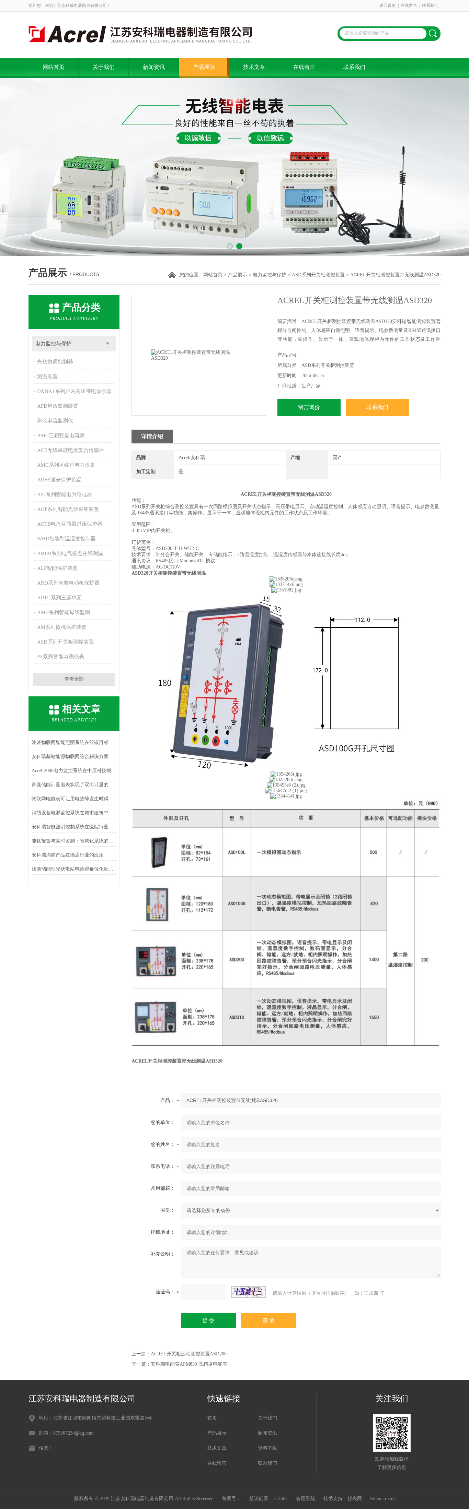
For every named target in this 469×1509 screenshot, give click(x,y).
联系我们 (430, 5)
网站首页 (54, 67)
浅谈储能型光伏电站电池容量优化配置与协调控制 (74, 869)
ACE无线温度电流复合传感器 (70, 450)
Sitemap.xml (382, 1498)
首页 (212, 1418)
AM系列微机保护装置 (62, 627)
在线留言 (409, 5)
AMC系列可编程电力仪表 (66, 465)
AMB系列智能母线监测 (63, 612)
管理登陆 (305, 1498)
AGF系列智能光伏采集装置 (68, 509)
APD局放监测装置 (57, 406)
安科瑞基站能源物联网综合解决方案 (70, 756)
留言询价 (309, 407)
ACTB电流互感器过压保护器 (69, 524)
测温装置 (47, 376)
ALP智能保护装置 (57, 568)
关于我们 (104, 67)
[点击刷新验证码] (248, 1292)
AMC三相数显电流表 (61, 435)
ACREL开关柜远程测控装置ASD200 (189, 1353)
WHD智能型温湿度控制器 (66, 538)
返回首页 (387, 5)
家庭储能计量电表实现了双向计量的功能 (74, 784)
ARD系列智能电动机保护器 (68, 583)
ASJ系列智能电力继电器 (64, 494)
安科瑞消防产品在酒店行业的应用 (68, 855)
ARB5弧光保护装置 (59, 479)
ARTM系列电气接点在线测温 (70, 553)
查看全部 (74, 679)
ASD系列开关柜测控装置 (318, 274)
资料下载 (267, 1448)
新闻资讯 (154, 67)
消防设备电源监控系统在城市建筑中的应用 (74, 812)
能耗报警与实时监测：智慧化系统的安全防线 (74, 840)
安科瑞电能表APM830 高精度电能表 (189, 1364)
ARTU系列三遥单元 (59, 597)
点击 (107, 343)
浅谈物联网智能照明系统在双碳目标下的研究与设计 (74, 742)
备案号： (231, 1498)
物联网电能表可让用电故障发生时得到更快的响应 (74, 798)
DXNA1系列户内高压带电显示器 (74, 391)
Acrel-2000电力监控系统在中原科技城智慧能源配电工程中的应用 (74, 770)
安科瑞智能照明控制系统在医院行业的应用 (74, 826)
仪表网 (354, 1498)
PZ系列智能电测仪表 (60, 656)
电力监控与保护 (269, 274)
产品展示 (204, 67)
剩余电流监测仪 (55, 420)
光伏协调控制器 (55, 361)
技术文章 (254, 67)
